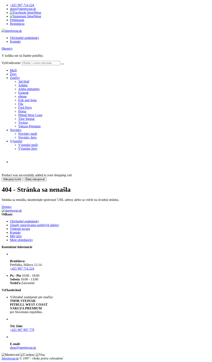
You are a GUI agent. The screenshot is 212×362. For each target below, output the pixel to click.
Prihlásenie (17, 20)
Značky (15, 78)
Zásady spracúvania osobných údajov (34, 225)
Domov (7, 207)
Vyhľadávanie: (11, 63)
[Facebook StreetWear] (25, 12)
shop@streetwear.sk (23, 9)
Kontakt (15, 41)
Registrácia (17, 23)
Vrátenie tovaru (20, 228)
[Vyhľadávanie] (62, 64)
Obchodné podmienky (24, 38)
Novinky (16, 130)
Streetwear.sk (10, 358)
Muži (13, 70)
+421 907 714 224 (22, 5)
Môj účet (16, 236)
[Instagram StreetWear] (25, 16)
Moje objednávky (21, 240)
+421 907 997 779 (22, 330)
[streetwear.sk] (12, 31)
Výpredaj (16, 141)
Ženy (13, 74)
